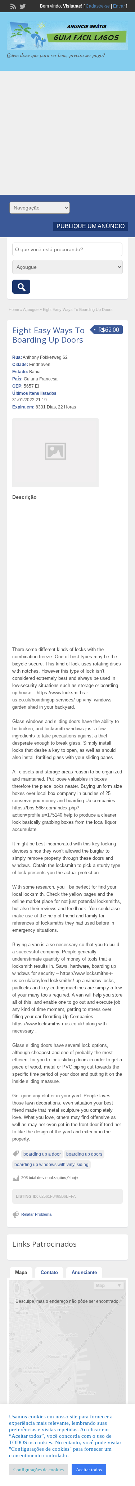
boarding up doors (84, 1154)
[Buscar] (21, 287)
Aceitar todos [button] (89, 1469)
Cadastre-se (98, 6)
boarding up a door (42, 1154)
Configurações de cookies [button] (38, 1469)
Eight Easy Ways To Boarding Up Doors (48, 335)
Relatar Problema (36, 1214)
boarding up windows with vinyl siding (51, 1164)
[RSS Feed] (12, 6)
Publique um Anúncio (91, 226)
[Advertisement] (67, 132)
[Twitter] (22, 6)
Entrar (119, 6)
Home (14, 309)
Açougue (31, 309)
